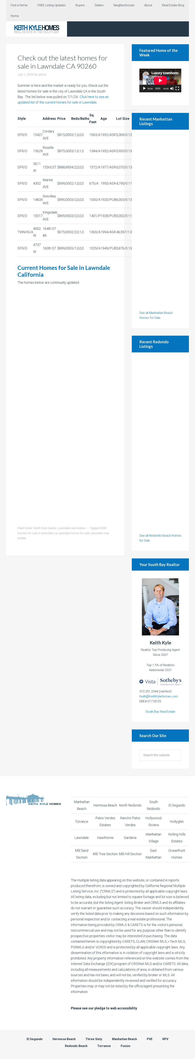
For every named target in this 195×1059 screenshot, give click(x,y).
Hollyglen (177, 821)
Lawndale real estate (71, 528)
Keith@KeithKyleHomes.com (158, 696)
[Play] (144, 88)
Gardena (130, 838)
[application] (160, 80)
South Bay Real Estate (160, 711)
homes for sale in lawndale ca (37, 533)
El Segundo (177, 805)
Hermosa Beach (105, 805)
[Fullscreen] (177, 88)
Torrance (81, 821)
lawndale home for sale (74, 533)
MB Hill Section (130, 854)
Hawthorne (105, 838)
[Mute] (172, 88)
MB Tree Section (105, 854)
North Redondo (130, 805)
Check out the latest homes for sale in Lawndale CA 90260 (63, 62)
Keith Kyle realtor (45, 528)
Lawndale (81, 838)
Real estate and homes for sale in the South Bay (36, 29)
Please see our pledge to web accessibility (104, 1008)
